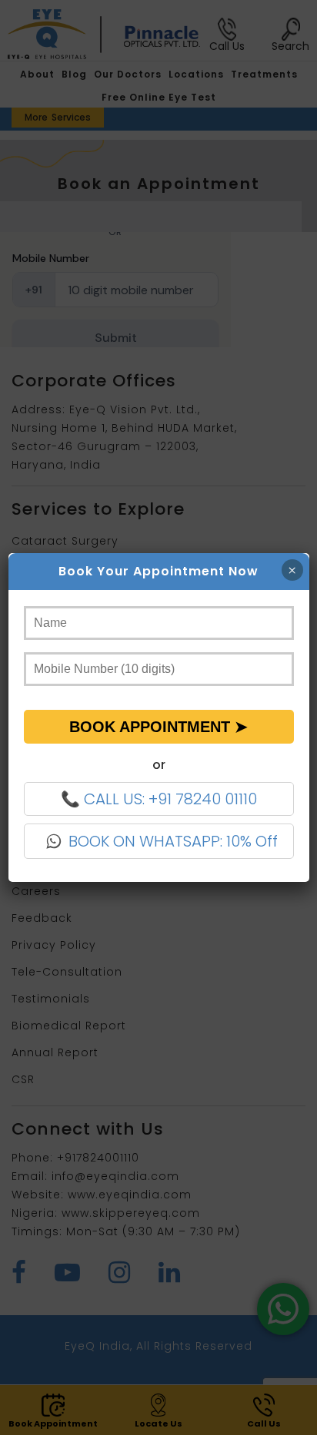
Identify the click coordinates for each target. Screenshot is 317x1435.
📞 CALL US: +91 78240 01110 (159, 799)
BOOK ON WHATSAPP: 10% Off (173, 841)
